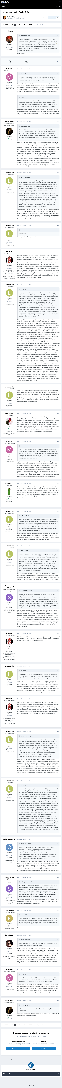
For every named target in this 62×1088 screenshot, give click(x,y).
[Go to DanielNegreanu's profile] (4, 18)
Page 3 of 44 (40, 24)
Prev (6, 24)
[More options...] (57, 31)
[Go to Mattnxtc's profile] (9, 77)
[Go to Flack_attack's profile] (9, 918)
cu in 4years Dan (9, 839)
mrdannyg (9, 31)
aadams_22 (9, 483)
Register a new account (18, 1048)
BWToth (9, 252)
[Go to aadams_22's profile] (9, 491)
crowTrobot (9, 122)
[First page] (3, 25)
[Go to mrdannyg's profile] (9, 39)
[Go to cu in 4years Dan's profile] (9, 847)
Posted (24, 31)
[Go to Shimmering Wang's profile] (9, 597)
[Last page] (34, 25)
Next (30, 24)
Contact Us (31, 1085)
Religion (22, 18)
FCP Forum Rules (7, 1073)
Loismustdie (9, 172)
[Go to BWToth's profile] (9, 260)
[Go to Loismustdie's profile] (9, 181)
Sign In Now (44, 1048)
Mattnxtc (9, 69)
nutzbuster (9, 413)
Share (44, 17)
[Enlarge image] (56, 43)
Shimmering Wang (9, 587)
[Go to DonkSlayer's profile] (9, 943)
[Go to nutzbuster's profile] (9, 421)
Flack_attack (9, 910)
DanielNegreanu (13, 16)
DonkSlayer (9, 935)
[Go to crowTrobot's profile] (9, 131)
